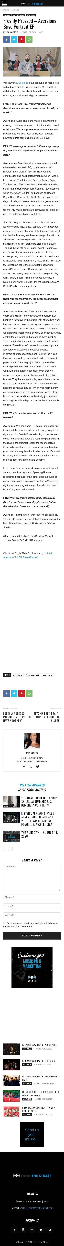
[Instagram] (32, 767)
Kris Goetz (12, 32)
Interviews (31, 15)
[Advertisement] (32, 647)
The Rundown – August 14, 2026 (39, 834)
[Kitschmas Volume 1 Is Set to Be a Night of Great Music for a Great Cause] (11, 1111)
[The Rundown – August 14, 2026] (11, 836)
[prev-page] (5, 849)
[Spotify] (32, 1230)
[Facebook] (6, 39)
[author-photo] (32, 748)
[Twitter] (14, 39)
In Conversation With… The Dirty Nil (39, 1045)
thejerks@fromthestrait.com (38, 1207)
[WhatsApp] (29, 39)
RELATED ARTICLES (32, 784)
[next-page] (11, 849)
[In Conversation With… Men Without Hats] (11, 1080)
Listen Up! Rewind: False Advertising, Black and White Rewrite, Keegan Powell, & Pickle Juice (37, 819)
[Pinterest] (21, 39)
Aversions (22, 82)
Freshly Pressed (18, 15)
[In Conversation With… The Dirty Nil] (11, 1049)
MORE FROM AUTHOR (32, 789)
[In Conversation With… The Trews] (11, 1064)
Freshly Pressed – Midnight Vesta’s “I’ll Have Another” (17, 717)
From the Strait (32, 675)
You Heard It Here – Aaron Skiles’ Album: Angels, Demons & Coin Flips (39, 801)
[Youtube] (49, 1230)
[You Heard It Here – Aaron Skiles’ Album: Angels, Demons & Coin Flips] (11, 801)
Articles (15, 9)
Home (6, 9)
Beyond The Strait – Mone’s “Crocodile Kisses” (47, 717)
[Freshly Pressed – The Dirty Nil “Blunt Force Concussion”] (11, 1096)
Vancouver (48, 675)
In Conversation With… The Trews (38, 1060)
